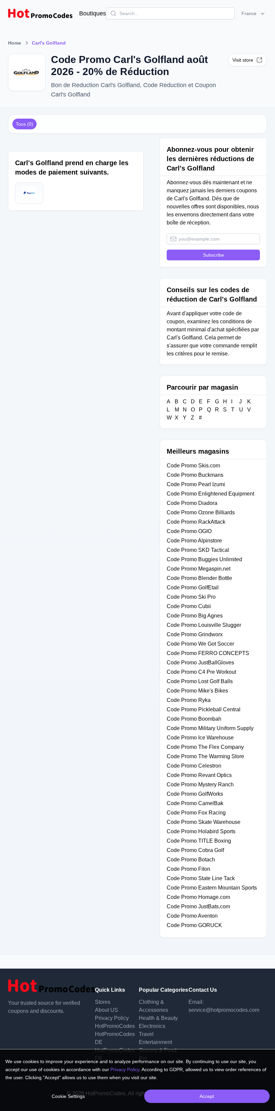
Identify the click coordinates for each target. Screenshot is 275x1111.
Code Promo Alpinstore (194, 540)
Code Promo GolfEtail (193, 587)
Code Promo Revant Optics (199, 775)
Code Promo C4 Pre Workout (201, 672)
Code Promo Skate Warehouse (203, 822)
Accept (207, 1096)
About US (106, 1010)
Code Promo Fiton (188, 869)
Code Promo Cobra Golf (195, 850)
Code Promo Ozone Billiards (201, 512)
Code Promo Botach (191, 859)
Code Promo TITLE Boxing (199, 841)
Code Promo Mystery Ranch (200, 784)
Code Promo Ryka (189, 700)
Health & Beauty (158, 1018)
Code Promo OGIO (189, 531)
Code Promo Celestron (194, 766)
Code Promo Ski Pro (191, 597)
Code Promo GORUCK (194, 925)
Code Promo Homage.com (198, 897)
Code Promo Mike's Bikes (197, 691)
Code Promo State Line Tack (201, 878)
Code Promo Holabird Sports (201, 831)
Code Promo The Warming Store (205, 756)
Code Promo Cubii (189, 606)
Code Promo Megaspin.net (198, 569)
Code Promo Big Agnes (195, 615)
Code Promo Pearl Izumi (196, 484)
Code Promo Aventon (192, 916)
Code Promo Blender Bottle (199, 578)
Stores (102, 1002)
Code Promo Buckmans (195, 475)
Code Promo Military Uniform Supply (210, 728)
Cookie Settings (68, 1096)
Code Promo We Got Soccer (200, 644)
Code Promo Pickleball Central (203, 709)
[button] (253, 13)
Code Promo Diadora (192, 503)
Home (14, 43)
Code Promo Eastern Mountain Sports (212, 888)
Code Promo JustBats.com (198, 906)
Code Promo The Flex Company (205, 747)
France (249, 13)
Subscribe (213, 255)
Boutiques (92, 13)
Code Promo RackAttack (196, 522)
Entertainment (155, 1042)
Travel (146, 1034)
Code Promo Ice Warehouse (200, 737)
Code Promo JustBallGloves (200, 662)
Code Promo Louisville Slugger (204, 625)
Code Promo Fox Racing (196, 812)
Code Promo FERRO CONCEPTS (208, 653)
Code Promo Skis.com (193, 465)
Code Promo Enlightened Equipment (210, 494)
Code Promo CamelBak (195, 803)
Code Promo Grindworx (195, 634)
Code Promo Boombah (194, 719)
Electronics (152, 1026)
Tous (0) (24, 124)
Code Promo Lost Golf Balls (200, 681)
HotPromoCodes (115, 1026)
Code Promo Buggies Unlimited (204, 559)
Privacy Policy (112, 1018)
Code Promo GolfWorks (195, 794)
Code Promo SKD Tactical (198, 550)
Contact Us (202, 990)
